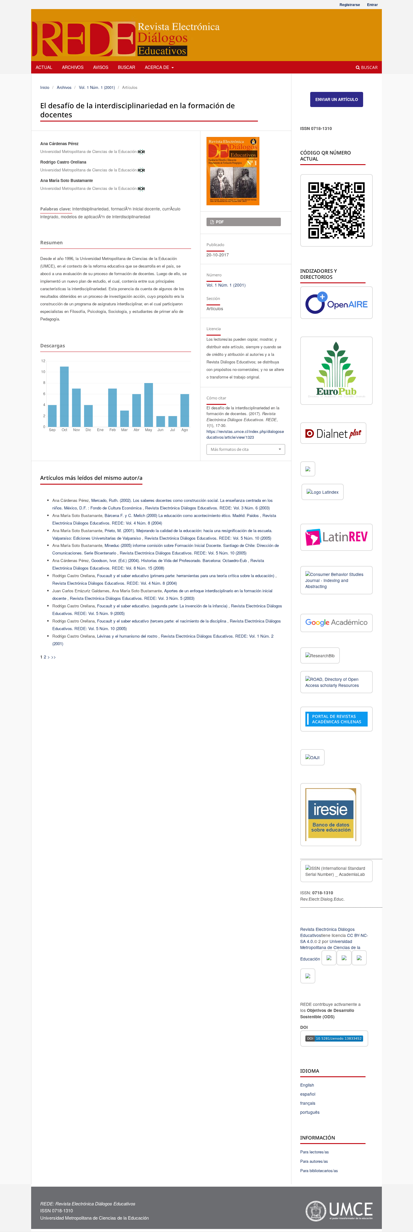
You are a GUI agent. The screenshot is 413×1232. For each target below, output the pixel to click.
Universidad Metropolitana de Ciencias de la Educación (330, 950)
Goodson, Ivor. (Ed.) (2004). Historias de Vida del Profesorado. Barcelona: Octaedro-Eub (169, 560)
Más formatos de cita (230, 449)
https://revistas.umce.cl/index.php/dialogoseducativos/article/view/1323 (245, 434)
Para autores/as (314, 1161)
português (310, 1112)
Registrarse (350, 4)
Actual (44, 67)
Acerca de (157, 67)
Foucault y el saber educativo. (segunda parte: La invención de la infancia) (163, 606)
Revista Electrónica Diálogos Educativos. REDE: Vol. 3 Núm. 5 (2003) (132, 598)
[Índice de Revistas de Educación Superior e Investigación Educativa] (330, 816)
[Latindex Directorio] (322, 493)
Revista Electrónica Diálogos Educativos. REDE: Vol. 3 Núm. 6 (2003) (207, 508)
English (307, 1085)
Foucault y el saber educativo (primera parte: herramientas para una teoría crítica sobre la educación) (186, 575)
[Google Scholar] (336, 624)
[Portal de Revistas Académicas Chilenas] (336, 720)
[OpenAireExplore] (336, 303)
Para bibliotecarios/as (319, 1170)
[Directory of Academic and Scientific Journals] (336, 372)
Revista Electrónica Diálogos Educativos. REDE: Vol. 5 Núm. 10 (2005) (208, 538)
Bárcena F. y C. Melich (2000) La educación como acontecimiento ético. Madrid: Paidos (182, 515)
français (307, 1103)
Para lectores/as (314, 1152)
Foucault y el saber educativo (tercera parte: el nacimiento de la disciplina (162, 621)
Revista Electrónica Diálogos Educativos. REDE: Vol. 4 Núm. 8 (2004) (114, 583)
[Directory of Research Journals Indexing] (336, 581)
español (307, 1094)
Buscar (126, 67)
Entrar (372, 4)
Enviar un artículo (336, 99)
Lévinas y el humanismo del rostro (127, 636)
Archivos (72, 67)
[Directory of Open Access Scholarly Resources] (336, 683)
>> (53, 657)
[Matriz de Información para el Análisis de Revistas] (307, 470)
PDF (219, 222)
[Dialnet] (333, 434)
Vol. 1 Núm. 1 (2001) (97, 87)
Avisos (100, 67)
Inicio (44, 87)
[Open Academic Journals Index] (312, 758)
